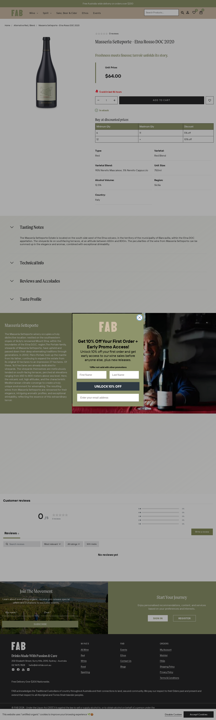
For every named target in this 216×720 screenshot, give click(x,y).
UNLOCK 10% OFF (108, 386)
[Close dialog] (139, 317)
